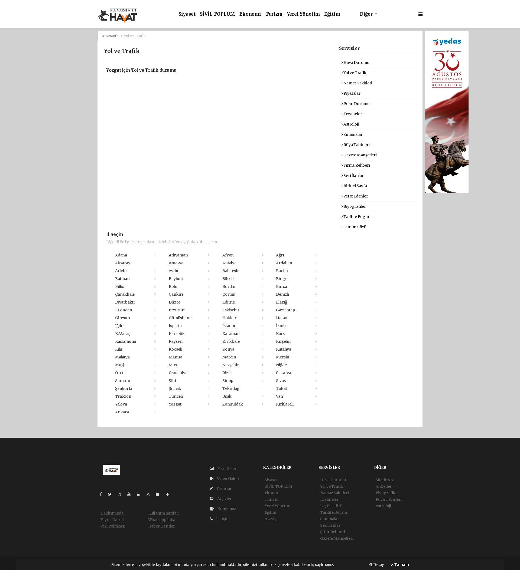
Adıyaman (178, 255)
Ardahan (284, 263)
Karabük (177, 333)
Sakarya (283, 372)
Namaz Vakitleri (357, 83)
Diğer (367, 14)
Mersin (282, 357)
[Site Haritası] (160, 494)
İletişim (222, 518)
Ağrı (280, 255)
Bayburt (176, 278)
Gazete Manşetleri (360, 155)
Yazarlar (224, 488)
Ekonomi (250, 14)
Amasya (176, 263)
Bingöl (282, 278)
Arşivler (224, 498)
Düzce (174, 302)
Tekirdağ (230, 388)
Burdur (229, 286)
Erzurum (177, 310)
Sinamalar (352, 134)
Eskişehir (230, 310)
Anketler (384, 486)
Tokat (281, 388)
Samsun (122, 380)
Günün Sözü (354, 227)
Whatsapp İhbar (162, 519)
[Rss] (150, 494)
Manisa (175, 357)
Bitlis (119, 286)
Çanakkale (125, 294)
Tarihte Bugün (356, 216)
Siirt (172, 380)
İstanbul (229, 325)
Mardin (229, 357)
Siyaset (187, 14)
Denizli (282, 294)
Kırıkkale (230, 341)
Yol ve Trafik (354, 72)
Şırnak (175, 388)
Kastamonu (125, 341)
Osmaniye (178, 372)
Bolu (173, 286)
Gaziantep (285, 310)
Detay (378, 564)
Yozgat (175, 404)
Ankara (122, 412)
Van (279, 396)
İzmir (281, 325)
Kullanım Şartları (164, 513)
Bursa (281, 286)
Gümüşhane (180, 317)
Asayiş (270, 518)
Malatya (122, 357)
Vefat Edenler (355, 196)
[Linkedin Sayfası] (141, 494)
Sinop (227, 380)
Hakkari (230, 317)
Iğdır (119, 325)
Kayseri (176, 341)
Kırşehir (283, 341)
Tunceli (176, 396)
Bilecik (228, 278)
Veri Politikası (112, 526)
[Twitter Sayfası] (112, 494)
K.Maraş (122, 333)
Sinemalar (329, 518)
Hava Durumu (356, 62)
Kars (280, 333)
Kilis (119, 349)
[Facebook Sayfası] (103, 494)
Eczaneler (352, 113)
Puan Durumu (356, 103)
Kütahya (283, 349)
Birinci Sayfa (355, 185)
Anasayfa (110, 36)
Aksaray (122, 263)
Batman (122, 278)
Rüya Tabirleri (356, 144)
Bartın (282, 270)
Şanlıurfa (123, 388)
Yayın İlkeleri (112, 519)
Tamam (401, 564)
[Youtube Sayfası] (131, 494)
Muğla (120, 365)
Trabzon (123, 396)
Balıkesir (230, 270)
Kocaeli (175, 349)
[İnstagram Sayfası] (121, 494)
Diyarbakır (125, 302)
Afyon (228, 255)
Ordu (120, 372)
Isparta (175, 325)
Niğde (281, 365)
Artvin (121, 270)
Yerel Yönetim (303, 14)
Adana (121, 255)
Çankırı (176, 294)
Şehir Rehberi (332, 531)
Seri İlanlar (353, 175)
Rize (226, 372)
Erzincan (123, 310)
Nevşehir (230, 365)
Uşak (226, 396)
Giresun (122, 317)
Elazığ (281, 302)
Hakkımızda (111, 513)
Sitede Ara (385, 479)
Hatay (281, 317)
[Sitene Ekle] (169, 494)
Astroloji (351, 124)
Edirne (228, 302)
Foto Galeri (227, 468)
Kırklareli (284, 404)
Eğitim (332, 14)
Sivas (280, 380)
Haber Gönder (161, 526)
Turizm (273, 14)
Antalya (229, 263)
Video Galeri (227, 478)
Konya (228, 349)
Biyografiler (354, 206)
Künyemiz (226, 508)
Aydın (174, 270)
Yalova (121, 404)
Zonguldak (232, 404)
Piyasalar (351, 93)
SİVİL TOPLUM (217, 14)
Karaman (231, 333)
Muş (173, 365)
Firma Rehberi (356, 165)
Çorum (228, 294)
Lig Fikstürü (331, 505)
